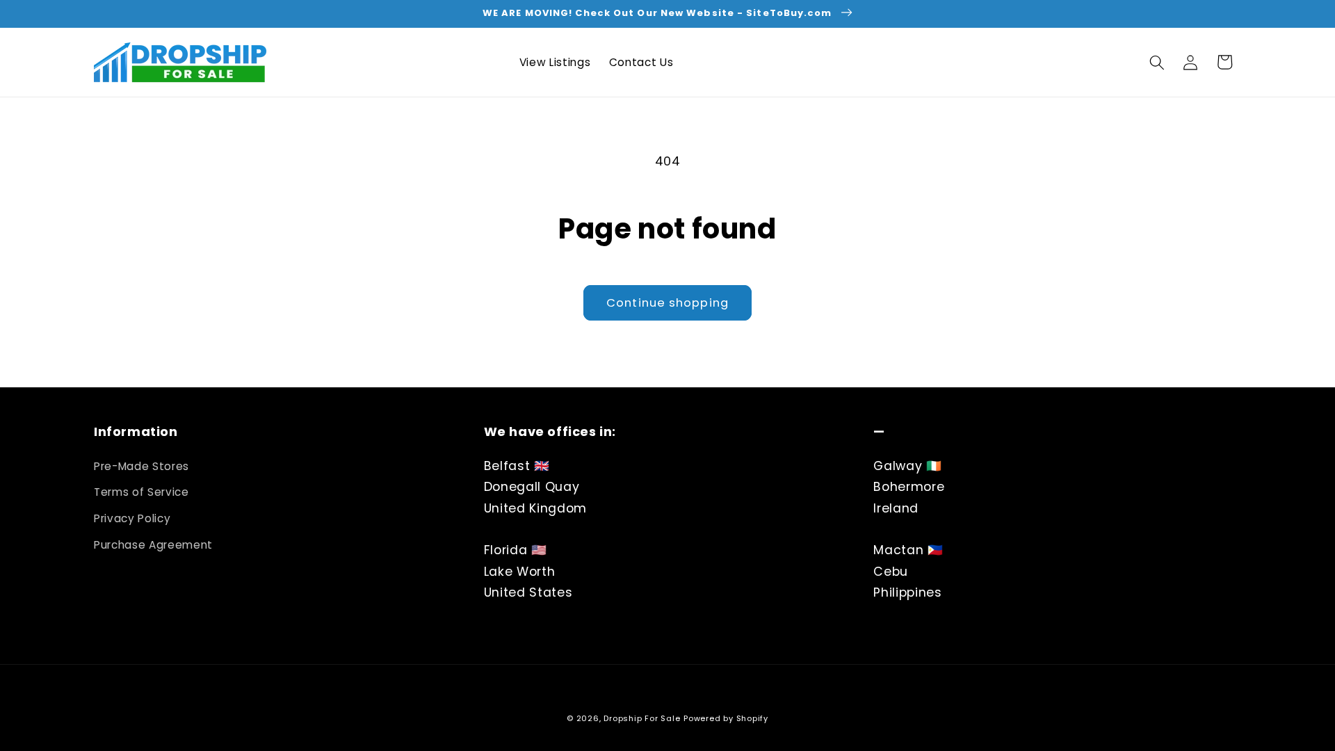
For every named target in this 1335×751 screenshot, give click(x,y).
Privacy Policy (132, 518)
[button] (1157, 62)
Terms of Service (141, 492)
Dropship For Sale (642, 718)
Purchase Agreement (153, 545)
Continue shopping (667, 303)
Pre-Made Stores (141, 466)
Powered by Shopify (725, 718)
